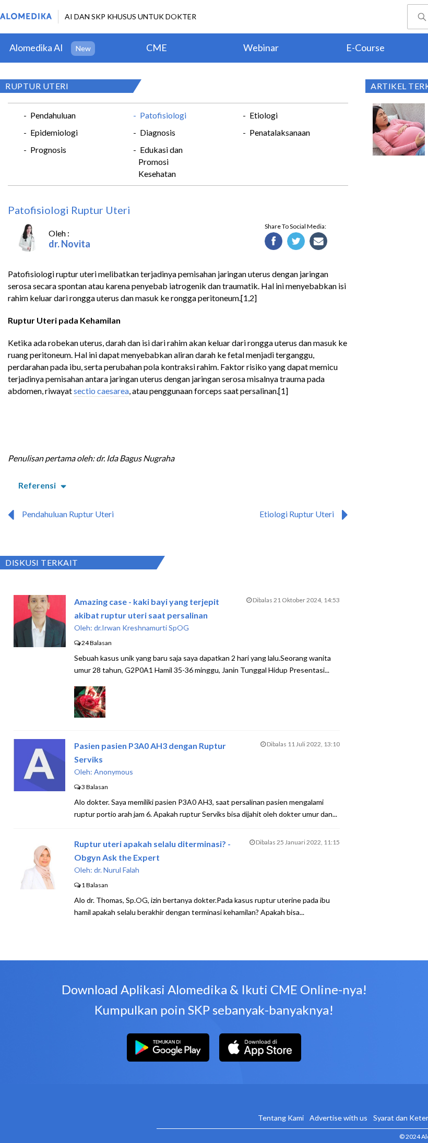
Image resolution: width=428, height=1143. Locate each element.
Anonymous (113, 771)
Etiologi (263, 115)
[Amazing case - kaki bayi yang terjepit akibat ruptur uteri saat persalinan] (40, 644)
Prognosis (48, 149)
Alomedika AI (36, 47)
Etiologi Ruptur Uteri (296, 514)
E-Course (365, 47)
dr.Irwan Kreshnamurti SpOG (141, 627)
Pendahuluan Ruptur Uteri (68, 514)
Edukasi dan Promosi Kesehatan (160, 161)
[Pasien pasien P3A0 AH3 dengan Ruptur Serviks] (39, 788)
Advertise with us (338, 1117)
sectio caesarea (101, 391)
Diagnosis (157, 132)
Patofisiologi (163, 115)
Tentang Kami (281, 1117)
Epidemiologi (54, 132)
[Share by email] (319, 241)
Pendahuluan (53, 115)
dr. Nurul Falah (116, 869)
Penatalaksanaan (279, 132)
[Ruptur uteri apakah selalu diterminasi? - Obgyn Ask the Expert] (40, 886)
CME (156, 47)
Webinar (261, 47)
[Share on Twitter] (296, 241)
